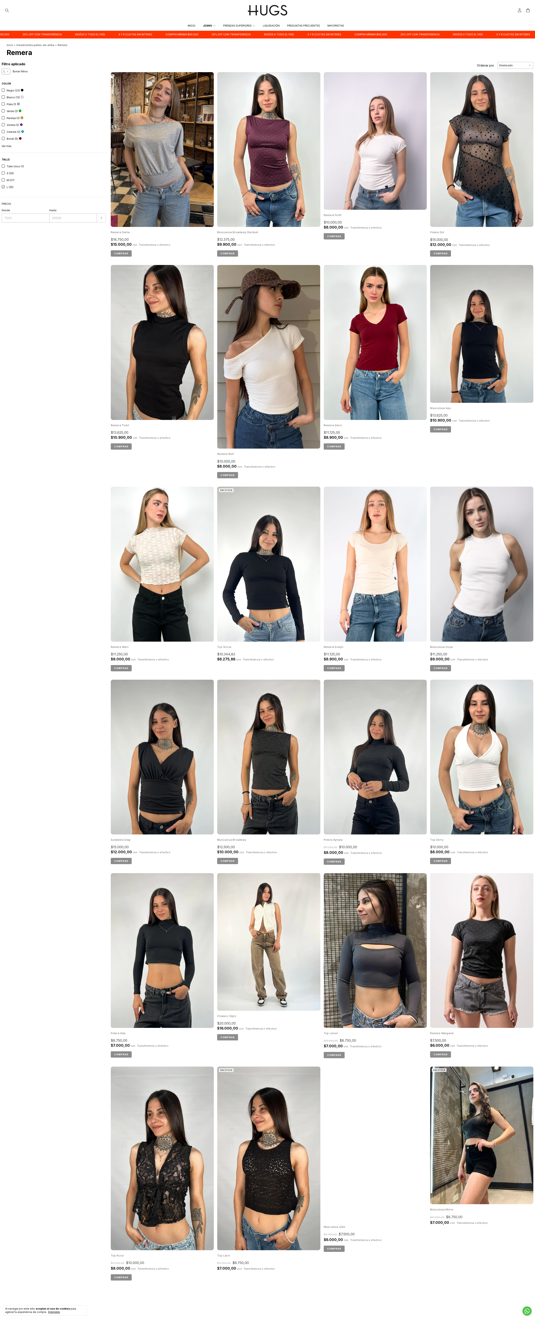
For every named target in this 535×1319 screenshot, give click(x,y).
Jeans (207, 25)
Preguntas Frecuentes (303, 25)
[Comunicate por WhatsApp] (527, 1311)
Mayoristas (335, 25)
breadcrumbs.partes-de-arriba (35, 45)
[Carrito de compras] (528, 10)
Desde (6, 210)
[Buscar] (7, 10)
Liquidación (271, 25)
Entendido (54, 1312)
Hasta (52, 210)
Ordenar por (485, 65)
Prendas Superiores (237, 25)
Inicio (191, 25)
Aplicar (101, 218)
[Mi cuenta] (519, 10)
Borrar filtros (20, 71)
